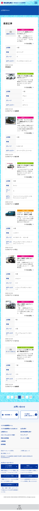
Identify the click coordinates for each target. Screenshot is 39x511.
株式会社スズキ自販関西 (20, 2)
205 (23, 397)
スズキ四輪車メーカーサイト (8, 466)
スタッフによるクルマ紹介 (8, 435)
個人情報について (5, 453)
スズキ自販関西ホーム (7, 425)
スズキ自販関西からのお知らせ (9, 428)
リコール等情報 (28, 475)
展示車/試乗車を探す (25, 431)
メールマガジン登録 (8, 475)
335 (30, 397)
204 (19, 397)
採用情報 (3, 444)
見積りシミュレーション (28, 466)
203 (16, 397)
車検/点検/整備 (5, 438)
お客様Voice (4, 431)
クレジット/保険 (24, 438)
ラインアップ (24, 435)
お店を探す (23, 428)
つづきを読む (28, 43)
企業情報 (3, 441)
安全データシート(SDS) (7, 450)
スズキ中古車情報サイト (9, 484)
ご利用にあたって (25, 450)
